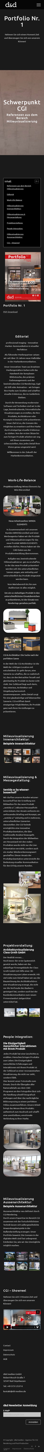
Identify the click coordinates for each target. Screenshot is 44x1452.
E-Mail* (6, 1410)
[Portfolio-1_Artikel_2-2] (17, 752)
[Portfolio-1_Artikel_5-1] (22, 1163)
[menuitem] (37, 4)
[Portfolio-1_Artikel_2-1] (8, 752)
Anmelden (33, 1422)
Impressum (8, 1350)
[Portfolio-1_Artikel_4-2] (22, 1012)
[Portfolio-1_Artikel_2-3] (26, 752)
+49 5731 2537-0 (15, 1386)
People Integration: (15, 228)
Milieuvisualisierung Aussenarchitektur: (15, 235)
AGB (5, 1359)
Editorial (10, 194)
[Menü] (37, 4)
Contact (7, 1345)
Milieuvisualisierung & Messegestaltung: (16, 215)
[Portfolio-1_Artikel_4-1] (9, 1012)
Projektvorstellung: (15, 223)
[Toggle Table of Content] (35, 181)
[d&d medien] (18, 4)
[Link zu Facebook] (35, 1446)
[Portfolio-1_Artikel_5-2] (22, 1136)
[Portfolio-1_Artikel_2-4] (36, 752)
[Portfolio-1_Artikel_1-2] (22, 621)
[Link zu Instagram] (32, 1446)
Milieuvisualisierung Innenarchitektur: (15, 207)
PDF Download (10, 311)
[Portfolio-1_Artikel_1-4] (31, 643)
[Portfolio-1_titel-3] (36, 760)
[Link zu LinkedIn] (39, 1446)
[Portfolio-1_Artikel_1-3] (12, 643)
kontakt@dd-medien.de (14, 1391)
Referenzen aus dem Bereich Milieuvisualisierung (19, 187)
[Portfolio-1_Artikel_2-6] (17, 760)
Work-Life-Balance (14, 200)
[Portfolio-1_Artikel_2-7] (26, 760)
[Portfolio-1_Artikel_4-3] (34, 1012)
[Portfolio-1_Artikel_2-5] (8, 760)
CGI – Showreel (13, 243)
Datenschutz (9, 1354)
